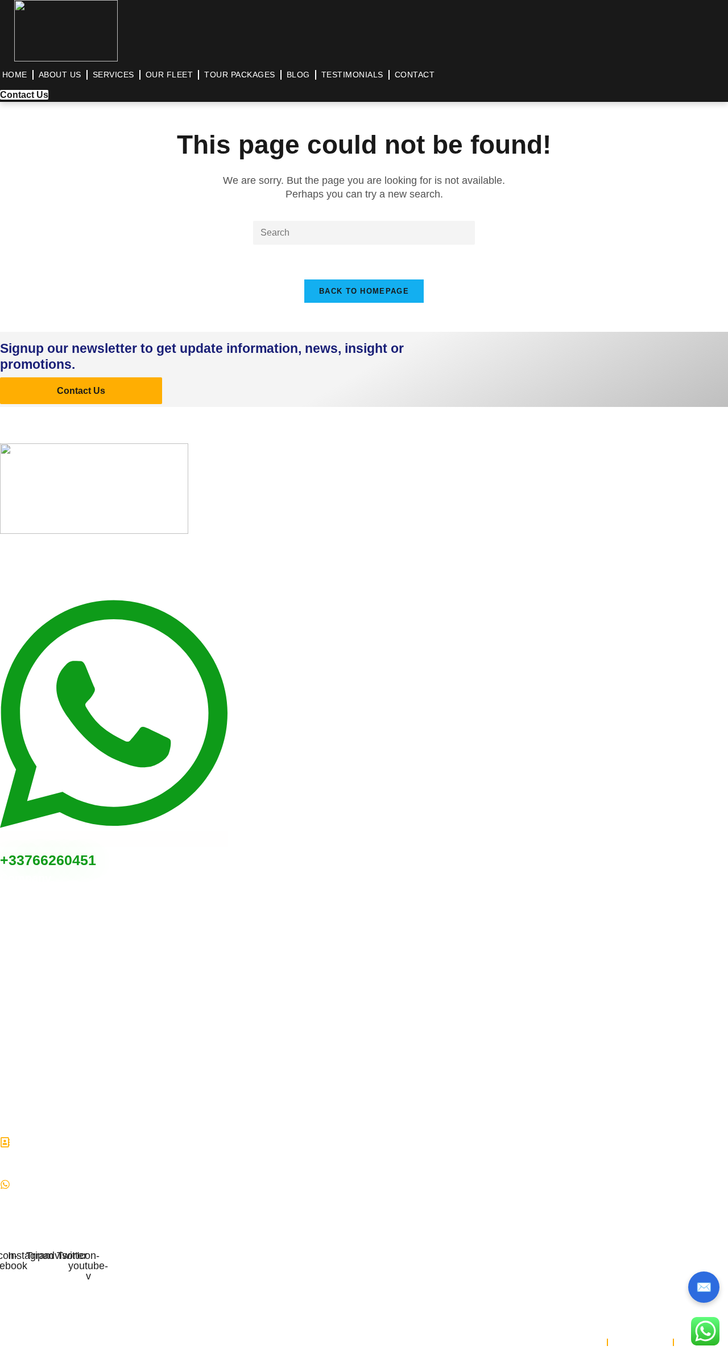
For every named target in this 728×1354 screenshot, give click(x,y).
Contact (415, 74)
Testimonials (352, 74)
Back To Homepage (364, 291)
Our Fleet (169, 74)
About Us (60, 74)
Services (113, 74)
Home (14, 74)
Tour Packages (239, 74)
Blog (298, 74)
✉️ (704, 1287)
